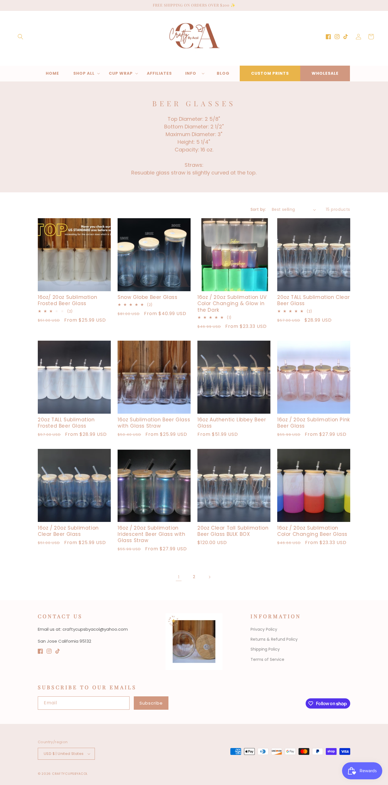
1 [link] (179, 577)
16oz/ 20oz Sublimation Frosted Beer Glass (67, 300)
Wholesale (325, 73)
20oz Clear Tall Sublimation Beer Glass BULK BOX (232, 531)
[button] (20, 36)
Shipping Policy (265, 649)
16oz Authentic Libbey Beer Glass (231, 423)
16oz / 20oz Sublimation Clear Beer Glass (68, 531)
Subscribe (151, 703)
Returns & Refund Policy (274, 639)
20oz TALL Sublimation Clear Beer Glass (313, 300)
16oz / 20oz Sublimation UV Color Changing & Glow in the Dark (232, 303)
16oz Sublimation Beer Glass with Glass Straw (154, 423)
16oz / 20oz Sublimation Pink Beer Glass (313, 423)
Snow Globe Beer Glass (148, 297)
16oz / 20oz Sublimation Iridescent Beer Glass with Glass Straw (151, 534)
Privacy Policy (264, 629)
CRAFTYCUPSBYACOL (70, 773)
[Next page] (209, 577)
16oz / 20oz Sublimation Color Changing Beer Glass (312, 531)
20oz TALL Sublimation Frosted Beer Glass (66, 423)
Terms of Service (267, 659)
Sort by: (258, 209)
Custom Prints (270, 73)
